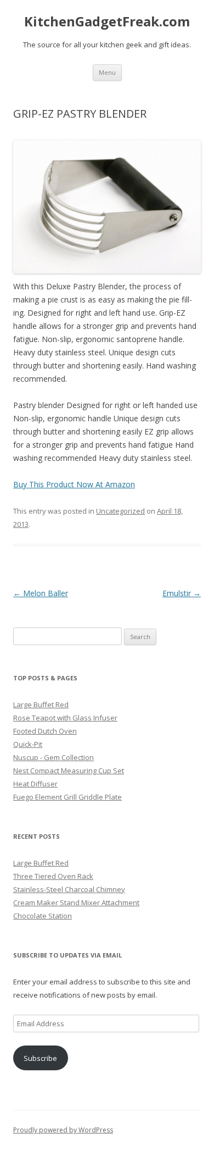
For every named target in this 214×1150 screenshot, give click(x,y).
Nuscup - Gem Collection (53, 757)
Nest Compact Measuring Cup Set (68, 770)
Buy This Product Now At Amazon (74, 484)
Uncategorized (120, 511)
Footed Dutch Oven (45, 731)
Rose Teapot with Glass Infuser (65, 718)
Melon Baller (40, 593)
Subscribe (40, 1058)
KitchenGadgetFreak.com (107, 21)
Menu (107, 72)
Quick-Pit (27, 744)
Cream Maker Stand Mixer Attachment (76, 902)
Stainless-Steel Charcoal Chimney (69, 889)
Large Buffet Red (41, 704)
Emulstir (181, 593)
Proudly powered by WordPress (63, 1130)
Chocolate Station (42, 916)
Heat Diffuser (35, 784)
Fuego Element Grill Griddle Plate (67, 797)
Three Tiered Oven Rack (53, 876)
